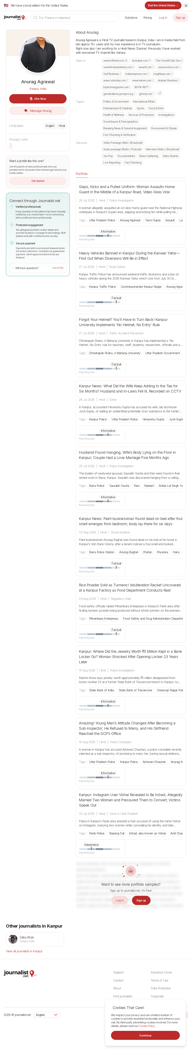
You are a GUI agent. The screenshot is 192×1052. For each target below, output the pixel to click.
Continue (145, 1035)
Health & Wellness (113, 114)
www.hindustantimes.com (118, 67)
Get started (38, 180)
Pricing (147, 17)
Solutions (131, 17)
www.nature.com (142, 80)
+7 (159, 93)
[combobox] (74, 18)
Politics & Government (116, 101)
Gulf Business (112, 73)
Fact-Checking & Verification (119, 134)
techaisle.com (141, 60)
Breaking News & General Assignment (125, 128)
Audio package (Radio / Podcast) (122, 149)
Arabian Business (168, 80)
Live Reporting (111, 162)
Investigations (166, 114)
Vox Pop (108, 156)
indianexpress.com (137, 73)
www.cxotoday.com (115, 80)
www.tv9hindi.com (115, 60)
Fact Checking (133, 162)
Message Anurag (40, 111)
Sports (140, 108)
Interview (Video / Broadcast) (162, 149)
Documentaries (126, 156)
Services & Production (141, 114)
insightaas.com (163, 73)
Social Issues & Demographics (120, 121)
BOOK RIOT (142, 87)
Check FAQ (57, 267)
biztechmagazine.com (116, 87)
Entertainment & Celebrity (117, 108)
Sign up (180, 17)
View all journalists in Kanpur (24, 951)
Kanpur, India (38, 89)
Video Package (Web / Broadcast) (123, 142)
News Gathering (148, 156)
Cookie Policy (147, 1025)
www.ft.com (146, 67)
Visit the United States (163, 5)
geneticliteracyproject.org (119, 93)
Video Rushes (170, 156)
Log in (163, 17)
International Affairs (144, 101)
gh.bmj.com (146, 93)
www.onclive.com (169, 67)
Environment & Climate (164, 128)
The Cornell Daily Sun (168, 60)
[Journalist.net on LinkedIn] (186, 1015)
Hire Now (40, 98)
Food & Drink (156, 108)
